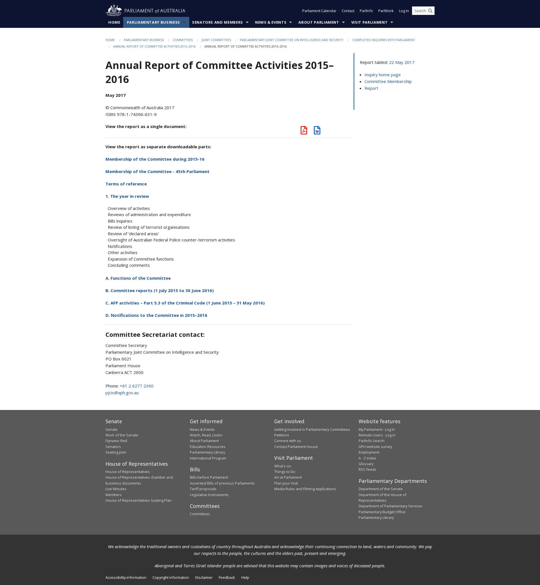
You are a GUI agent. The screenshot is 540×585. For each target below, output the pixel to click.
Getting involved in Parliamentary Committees (312, 429)
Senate (111, 429)
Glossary (366, 463)
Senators (113, 446)
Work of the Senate (121, 435)
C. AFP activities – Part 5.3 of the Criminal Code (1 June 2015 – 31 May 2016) (185, 303)
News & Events (270, 22)
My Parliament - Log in (377, 429)
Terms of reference (126, 184)
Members (113, 494)
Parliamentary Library (207, 452)
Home (114, 22)
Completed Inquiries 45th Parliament (383, 40)
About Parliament (318, 22)
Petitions (281, 435)
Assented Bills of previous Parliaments (222, 483)
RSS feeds (367, 469)
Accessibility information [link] (125, 577)
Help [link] (245, 577)
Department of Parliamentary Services (390, 505)
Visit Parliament (369, 22)
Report (371, 88)
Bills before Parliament (209, 477)
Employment (369, 452)
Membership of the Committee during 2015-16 (154, 159)
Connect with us (287, 440)
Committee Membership (388, 81)
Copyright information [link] (170, 577)
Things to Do (284, 471)
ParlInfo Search (371, 440)
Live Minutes (116, 488)
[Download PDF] (304, 132)
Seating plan (115, 452)
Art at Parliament (288, 477)
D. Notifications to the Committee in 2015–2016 (156, 315)
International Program (208, 458)
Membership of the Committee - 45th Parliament (157, 171)
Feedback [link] (227, 577)
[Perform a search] (430, 10)
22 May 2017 (402, 62)
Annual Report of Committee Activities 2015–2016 (154, 46)
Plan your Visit (286, 483)
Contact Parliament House (296, 446)
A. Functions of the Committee (138, 278)
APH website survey (375, 446)
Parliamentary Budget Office (382, 511)
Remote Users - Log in (377, 435)
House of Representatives (127, 471)
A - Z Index (367, 458)
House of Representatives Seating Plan (138, 500)
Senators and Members (217, 22)
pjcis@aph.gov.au (122, 392)
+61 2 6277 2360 (137, 386)
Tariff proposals (203, 488)
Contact (348, 10)
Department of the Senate (381, 488)
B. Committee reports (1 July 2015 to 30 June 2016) (159, 290)
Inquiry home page (382, 74)
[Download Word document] (317, 132)
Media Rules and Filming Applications (305, 488)
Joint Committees (216, 40)
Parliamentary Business (153, 22)
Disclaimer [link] (204, 577)
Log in (404, 10)
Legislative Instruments (209, 494)
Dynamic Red (116, 440)
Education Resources (208, 446)
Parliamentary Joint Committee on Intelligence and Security (291, 40)
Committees (183, 40)
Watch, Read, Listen (206, 435)
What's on (282, 466)
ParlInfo (366, 10)
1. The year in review (127, 196)
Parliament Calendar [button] (319, 10)
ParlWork (386, 10)
